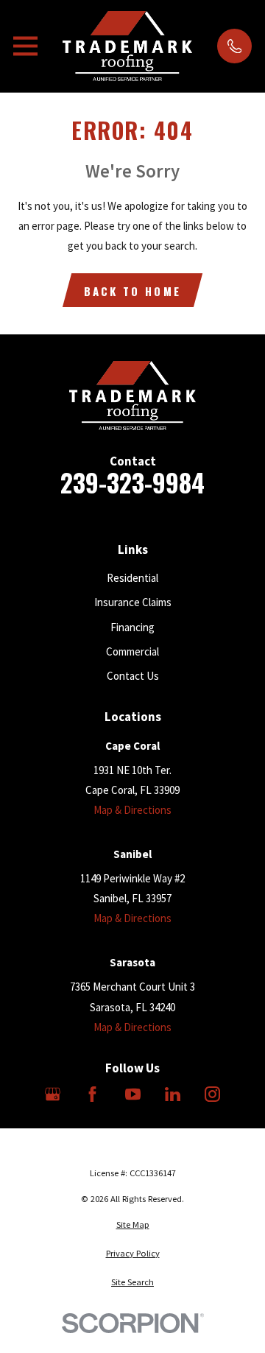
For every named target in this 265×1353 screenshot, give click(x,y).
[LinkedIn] (172, 1094)
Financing (132, 627)
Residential (132, 578)
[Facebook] (92, 1094)
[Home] (127, 46)
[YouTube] (133, 1094)
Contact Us (133, 676)
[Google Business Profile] (52, 1094)
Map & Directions (132, 810)
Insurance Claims (133, 602)
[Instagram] (212, 1094)
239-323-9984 (132, 483)
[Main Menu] (25, 46)
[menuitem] (132, 1225)
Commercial (132, 651)
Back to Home (132, 291)
